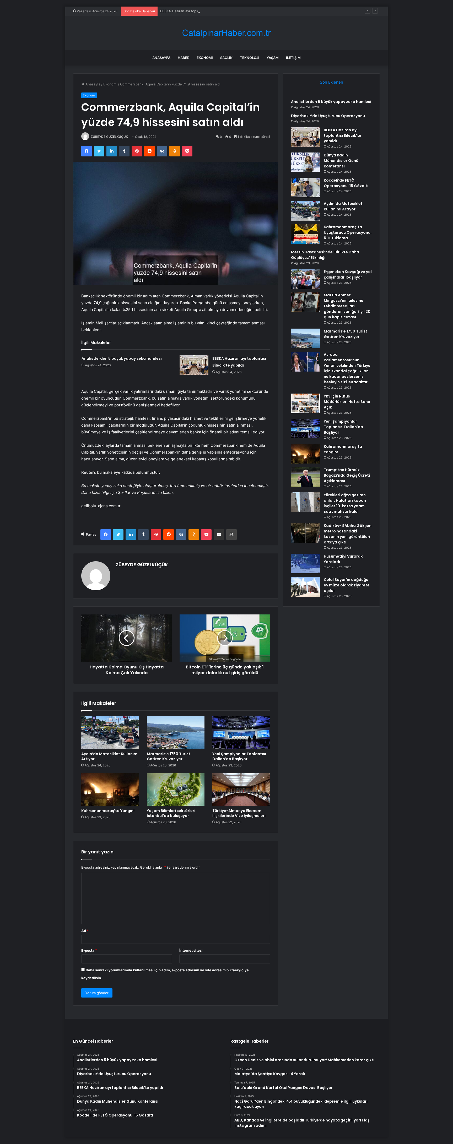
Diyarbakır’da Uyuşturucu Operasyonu (328, 115)
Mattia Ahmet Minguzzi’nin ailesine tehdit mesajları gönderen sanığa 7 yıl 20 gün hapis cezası (347, 306)
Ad (85, 931)
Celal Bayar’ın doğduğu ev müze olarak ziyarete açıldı (347, 585)
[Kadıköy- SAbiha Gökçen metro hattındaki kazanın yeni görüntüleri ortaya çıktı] (305, 533)
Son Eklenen (331, 82)
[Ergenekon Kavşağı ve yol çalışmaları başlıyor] (305, 279)
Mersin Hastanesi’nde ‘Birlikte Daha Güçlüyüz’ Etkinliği (325, 254)
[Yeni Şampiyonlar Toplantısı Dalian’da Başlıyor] (241, 732)
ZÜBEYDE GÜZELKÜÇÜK (109, 137)
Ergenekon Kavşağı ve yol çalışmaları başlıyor (348, 274)
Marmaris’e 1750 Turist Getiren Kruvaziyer (168, 756)
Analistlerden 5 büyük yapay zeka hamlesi (122, 358)
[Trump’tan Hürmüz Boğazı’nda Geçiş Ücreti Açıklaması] (305, 477)
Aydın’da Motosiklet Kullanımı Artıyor (109, 756)
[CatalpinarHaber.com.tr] (226, 32)
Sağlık (226, 58)
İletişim (293, 58)
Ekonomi (205, 58)
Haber (183, 58)
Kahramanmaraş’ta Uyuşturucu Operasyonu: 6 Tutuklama (347, 232)
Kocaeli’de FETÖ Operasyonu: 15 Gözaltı (346, 183)
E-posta (89, 950)
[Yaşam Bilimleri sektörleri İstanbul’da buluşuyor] (175, 789)
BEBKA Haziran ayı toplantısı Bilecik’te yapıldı (196, 11)
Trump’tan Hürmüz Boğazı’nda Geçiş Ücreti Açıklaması (347, 475)
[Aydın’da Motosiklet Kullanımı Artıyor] (110, 732)
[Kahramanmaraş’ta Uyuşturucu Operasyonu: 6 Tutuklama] (305, 234)
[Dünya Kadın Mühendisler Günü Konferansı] (305, 162)
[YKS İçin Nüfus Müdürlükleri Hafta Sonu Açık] (305, 403)
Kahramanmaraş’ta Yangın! (107, 810)
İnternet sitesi (191, 950)
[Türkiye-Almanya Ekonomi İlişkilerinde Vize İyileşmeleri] (241, 789)
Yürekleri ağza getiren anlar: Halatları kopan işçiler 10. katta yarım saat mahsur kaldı (345, 503)
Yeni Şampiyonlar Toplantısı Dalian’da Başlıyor (239, 756)
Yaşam (273, 58)
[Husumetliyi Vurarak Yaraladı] (305, 563)
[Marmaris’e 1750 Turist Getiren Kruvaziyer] (175, 732)
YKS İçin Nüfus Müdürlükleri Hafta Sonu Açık (347, 402)
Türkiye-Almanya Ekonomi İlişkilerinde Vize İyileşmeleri (239, 813)
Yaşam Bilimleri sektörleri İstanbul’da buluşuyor (171, 813)
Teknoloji (249, 58)
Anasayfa (161, 58)
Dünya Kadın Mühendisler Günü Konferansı (341, 160)
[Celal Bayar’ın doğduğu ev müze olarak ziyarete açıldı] (305, 587)
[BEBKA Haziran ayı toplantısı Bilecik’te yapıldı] (194, 365)
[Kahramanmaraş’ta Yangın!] (110, 789)
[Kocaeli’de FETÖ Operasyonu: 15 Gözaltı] (305, 187)
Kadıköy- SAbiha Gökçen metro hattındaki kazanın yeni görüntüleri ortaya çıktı (347, 534)
